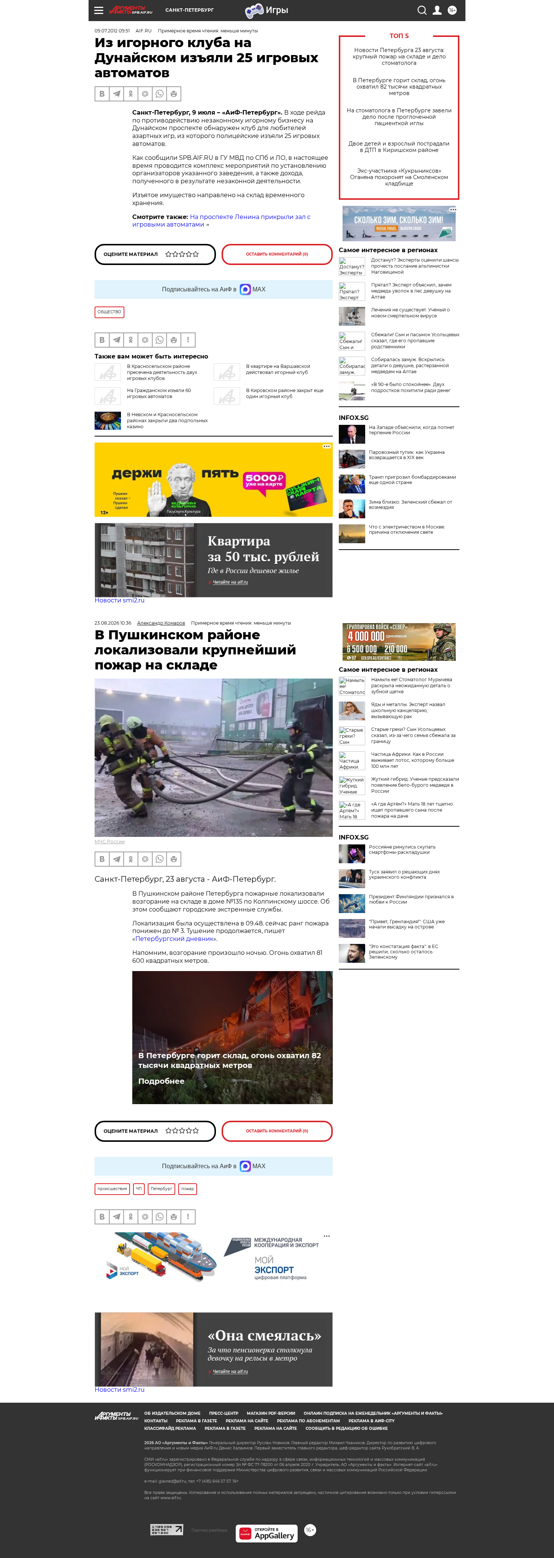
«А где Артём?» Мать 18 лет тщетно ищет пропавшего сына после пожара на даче (412, 810)
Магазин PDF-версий (271, 1413)
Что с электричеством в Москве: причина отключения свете (407, 529)
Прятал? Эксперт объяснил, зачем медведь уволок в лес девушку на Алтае (411, 291)
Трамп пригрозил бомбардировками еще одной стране (412, 480)
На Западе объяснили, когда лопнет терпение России (412, 430)
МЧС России (110, 841)
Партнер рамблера (209, 1530)
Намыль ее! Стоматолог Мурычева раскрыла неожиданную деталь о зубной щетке (411, 685)
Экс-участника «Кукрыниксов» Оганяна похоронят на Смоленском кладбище (399, 177)
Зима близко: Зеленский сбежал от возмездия (410, 504)
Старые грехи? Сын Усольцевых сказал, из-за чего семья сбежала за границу (413, 735)
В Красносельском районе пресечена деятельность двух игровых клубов (162, 372)
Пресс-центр (223, 1413)
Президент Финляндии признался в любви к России (411, 899)
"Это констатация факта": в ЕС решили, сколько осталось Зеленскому (403, 952)
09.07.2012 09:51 (112, 31)
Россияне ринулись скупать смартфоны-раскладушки (402, 849)
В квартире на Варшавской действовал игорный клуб (278, 369)
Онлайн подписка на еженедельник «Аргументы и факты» (373, 1413)
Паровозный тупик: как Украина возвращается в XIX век (407, 455)
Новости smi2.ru (120, 600)
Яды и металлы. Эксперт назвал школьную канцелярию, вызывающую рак (408, 710)
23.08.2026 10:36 (113, 623)
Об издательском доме (172, 1413)
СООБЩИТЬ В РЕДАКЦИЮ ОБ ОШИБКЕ (347, 1428)
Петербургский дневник (174, 938)
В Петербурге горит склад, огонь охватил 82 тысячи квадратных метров (399, 87)
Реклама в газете (196, 1421)
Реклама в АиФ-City (372, 1421)
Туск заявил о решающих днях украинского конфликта (404, 874)
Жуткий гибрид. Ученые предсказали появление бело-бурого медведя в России (415, 785)
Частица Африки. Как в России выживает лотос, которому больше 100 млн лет (412, 760)
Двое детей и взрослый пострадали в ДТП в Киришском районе (399, 147)
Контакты (155, 1421)
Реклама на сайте (247, 1421)
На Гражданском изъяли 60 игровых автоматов (159, 393)
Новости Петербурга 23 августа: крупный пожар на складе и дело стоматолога (399, 56)
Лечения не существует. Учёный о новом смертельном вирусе (410, 313)
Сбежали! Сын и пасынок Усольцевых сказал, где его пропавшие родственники (415, 340)
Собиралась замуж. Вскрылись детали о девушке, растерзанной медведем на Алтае (410, 365)
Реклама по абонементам (308, 1421)
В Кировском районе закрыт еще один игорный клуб (284, 393)
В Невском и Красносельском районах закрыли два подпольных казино (167, 420)
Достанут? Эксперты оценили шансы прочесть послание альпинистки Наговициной (415, 266)
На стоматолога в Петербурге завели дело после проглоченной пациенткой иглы (399, 117)
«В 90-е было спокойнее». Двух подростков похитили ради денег (411, 387)
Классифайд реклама (170, 1428)
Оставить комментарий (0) (277, 254)
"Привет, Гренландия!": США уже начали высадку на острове (407, 924)
